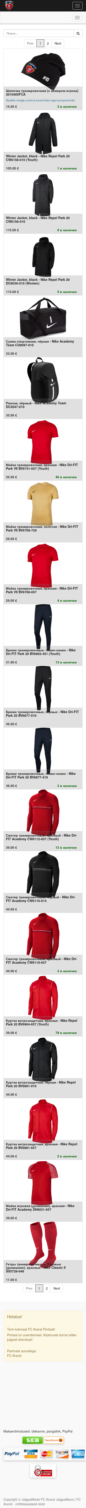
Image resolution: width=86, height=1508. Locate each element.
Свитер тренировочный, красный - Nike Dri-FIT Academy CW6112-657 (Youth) (41, 837)
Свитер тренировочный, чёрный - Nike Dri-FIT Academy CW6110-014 (40, 899)
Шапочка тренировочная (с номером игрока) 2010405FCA (42, 92)
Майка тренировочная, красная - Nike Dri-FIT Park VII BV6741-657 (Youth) (42, 466)
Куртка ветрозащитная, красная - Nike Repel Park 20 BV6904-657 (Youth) (41, 1022)
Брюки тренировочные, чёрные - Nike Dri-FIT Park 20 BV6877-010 (42, 713)
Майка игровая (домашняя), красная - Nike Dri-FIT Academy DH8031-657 (40, 1207)
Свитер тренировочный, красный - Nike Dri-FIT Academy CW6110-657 (41, 960)
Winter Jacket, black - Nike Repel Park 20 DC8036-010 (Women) (38, 281)
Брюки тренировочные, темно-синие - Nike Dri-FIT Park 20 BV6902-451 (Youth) (41, 652)
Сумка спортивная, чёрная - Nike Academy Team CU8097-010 (40, 343)
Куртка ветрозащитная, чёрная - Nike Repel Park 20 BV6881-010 (41, 1084)
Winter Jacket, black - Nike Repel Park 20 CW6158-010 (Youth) (38, 158)
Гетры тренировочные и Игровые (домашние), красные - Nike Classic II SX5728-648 (36, 1267)
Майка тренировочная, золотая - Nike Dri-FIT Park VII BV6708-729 (42, 528)
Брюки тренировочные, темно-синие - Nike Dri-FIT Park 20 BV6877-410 (41, 775)
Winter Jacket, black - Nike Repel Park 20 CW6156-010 (38, 219)
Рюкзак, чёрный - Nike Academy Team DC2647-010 (36, 405)
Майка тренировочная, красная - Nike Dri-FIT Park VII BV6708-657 (42, 590)
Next (58, 43)
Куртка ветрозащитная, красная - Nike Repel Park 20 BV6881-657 (41, 1146)
